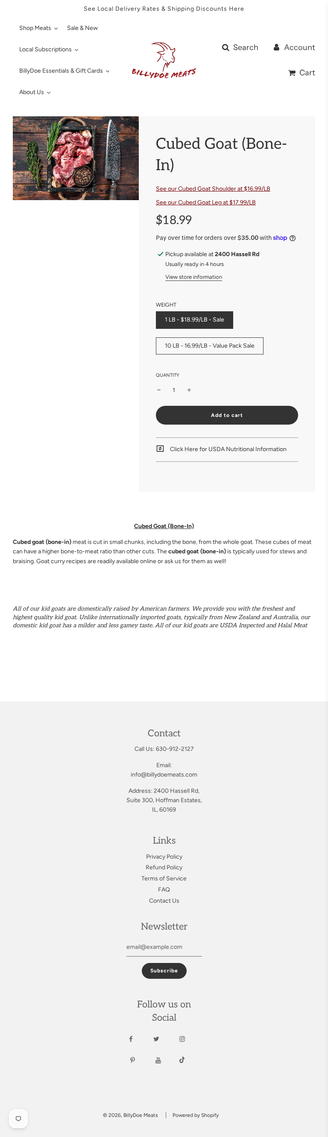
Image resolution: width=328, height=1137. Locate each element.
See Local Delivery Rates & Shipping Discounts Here (164, 8)
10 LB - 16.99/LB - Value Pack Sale (210, 345)
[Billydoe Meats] (190, 1039)
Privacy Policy (164, 856)
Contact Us (164, 900)
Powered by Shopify (196, 1115)
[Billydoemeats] (138, 1039)
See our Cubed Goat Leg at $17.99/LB (206, 202)
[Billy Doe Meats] (140, 1060)
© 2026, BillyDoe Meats (130, 1115)
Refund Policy (164, 867)
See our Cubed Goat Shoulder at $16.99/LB (213, 188)
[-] (159, 390)
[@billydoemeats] (189, 1060)
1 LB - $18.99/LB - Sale (194, 319)
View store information (193, 277)
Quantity (167, 375)
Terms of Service (164, 878)
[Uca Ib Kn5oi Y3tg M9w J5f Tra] (166, 1060)
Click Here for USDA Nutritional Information (228, 449)
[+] (189, 390)
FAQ (164, 889)
